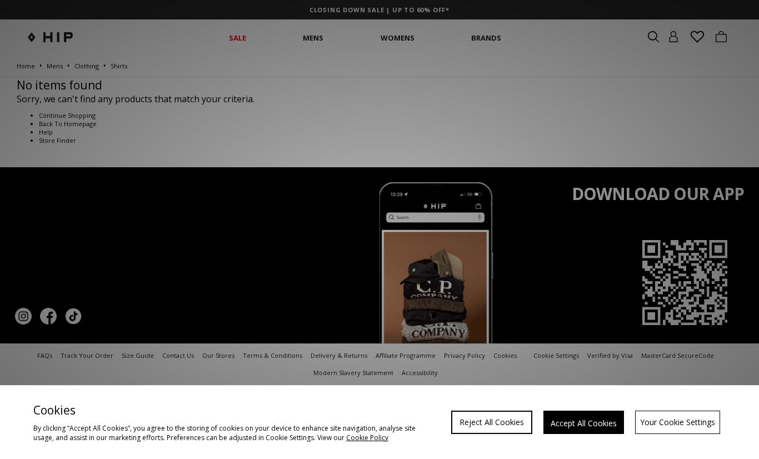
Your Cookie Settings (677, 422)
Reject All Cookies (492, 422)
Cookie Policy (367, 437)
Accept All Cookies (584, 423)
